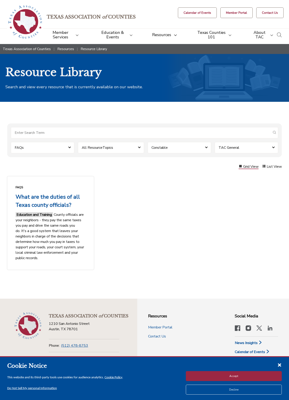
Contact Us (157, 336)
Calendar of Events (250, 351)
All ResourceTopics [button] (97, 147)
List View (274, 166)
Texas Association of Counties (27, 49)
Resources (65, 49)
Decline (233, 389)
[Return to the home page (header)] (25, 22)
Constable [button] (159, 147)
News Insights (247, 342)
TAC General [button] (229, 147)
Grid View (251, 166)
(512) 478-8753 (74, 345)
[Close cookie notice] (279, 365)
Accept (233, 376)
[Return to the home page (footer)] (28, 325)
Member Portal (160, 327)
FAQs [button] (19, 147)
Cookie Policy (113, 377)
